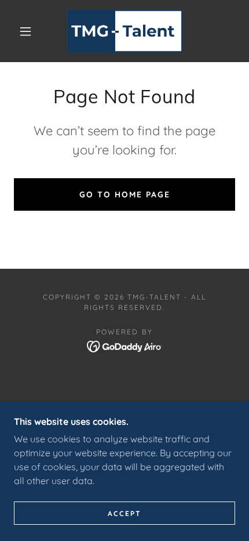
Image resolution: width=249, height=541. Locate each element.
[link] (125, 31)
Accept (124, 513)
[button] (25, 31)
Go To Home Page (124, 194)
